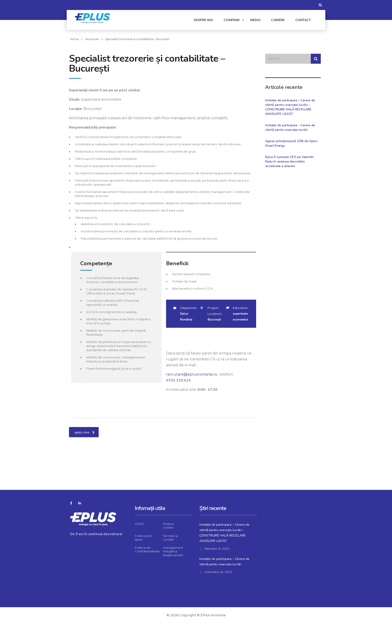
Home (74, 39)
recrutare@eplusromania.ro (191, 374)
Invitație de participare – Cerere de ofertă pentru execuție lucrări (290, 127)
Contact (303, 20)
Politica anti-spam (144, 537)
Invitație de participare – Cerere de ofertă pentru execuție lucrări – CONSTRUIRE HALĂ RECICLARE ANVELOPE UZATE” (290, 107)
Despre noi (203, 20)
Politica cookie (168, 525)
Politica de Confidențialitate (147, 549)
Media (255, 20)
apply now (82, 432)
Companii (232, 20)
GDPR (139, 524)
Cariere (278, 20)
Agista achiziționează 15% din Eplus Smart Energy (291, 143)
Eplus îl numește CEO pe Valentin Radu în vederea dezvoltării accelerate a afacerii (289, 161)
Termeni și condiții (170, 537)
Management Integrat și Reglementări (173, 551)
